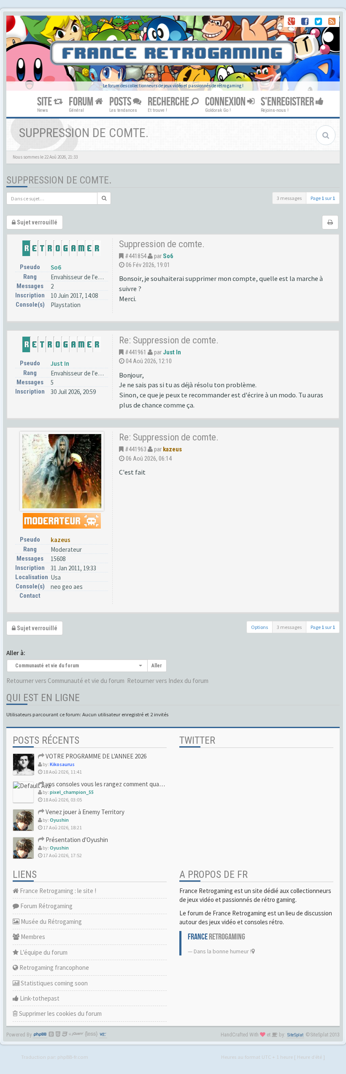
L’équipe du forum (43, 952)
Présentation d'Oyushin (76, 840)
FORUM (82, 102)
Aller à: (15, 653)
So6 (56, 267)
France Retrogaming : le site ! (57, 891)
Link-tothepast (39, 998)
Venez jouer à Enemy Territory (84, 812)
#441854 (135, 256)
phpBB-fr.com (72, 1056)
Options (259, 627)
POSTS (121, 102)
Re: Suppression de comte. (169, 340)
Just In (60, 363)
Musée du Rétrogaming (50, 921)
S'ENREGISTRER (288, 102)
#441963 (135, 449)
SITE (45, 102)
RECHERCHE (169, 102)
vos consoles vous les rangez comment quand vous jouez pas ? (127, 784)
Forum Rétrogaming (46, 906)
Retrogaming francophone (53, 967)
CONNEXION (226, 102)
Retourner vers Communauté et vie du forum (65, 681)
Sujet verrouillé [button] (36, 222)
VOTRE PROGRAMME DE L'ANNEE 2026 (95, 756)
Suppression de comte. (59, 180)
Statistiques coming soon (53, 983)
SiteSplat (295, 1035)
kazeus (60, 540)
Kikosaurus (62, 764)
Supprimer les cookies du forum (60, 1013)
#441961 (135, 352)
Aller (156, 666)
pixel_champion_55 (72, 792)
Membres (32, 937)
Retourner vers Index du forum (167, 681)
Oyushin (59, 820)
